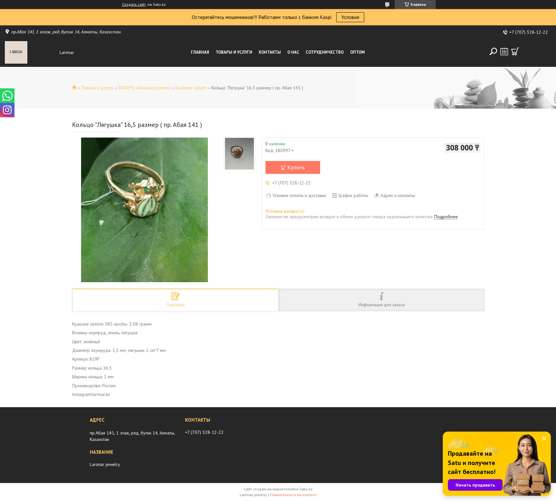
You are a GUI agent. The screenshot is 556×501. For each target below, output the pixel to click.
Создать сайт (134, 4)
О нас (293, 52)
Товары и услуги (234, 52)
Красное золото (191, 87)
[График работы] (504, 51)
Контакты (270, 52)
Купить (296, 167)
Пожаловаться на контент (293, 494)
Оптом (357, 52)
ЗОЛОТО (126, 87)
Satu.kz (306, 489)
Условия (350, 17)
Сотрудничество (325, 52)
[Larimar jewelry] (30, 52)
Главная (200, 52)
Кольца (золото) (155, 87)
